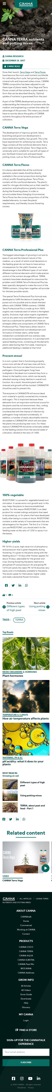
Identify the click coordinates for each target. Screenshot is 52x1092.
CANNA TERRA (26, 952)
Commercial (26, 926)
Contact (26, 934)
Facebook (13, 1079)
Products (26, 941)
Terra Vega (25, 72)
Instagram (22, 1079)
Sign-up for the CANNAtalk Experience (26, 1042)
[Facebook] (6, 585)
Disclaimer (21, 1088)
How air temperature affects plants (26, 718)
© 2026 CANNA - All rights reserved (26, 1085)
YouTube (30, 1079)
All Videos (26, 990)
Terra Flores (40, 72)
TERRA (19, 620)
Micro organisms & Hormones (20, 672)
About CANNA (26, 911)
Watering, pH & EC (12, 758)
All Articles (26, 986)
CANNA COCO (26, 947)
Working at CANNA (26, 930)
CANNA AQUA (26, 956)
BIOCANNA (26, 969)
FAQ (26, 1003)
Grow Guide (26, 995)
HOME (9, 899)
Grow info (26, 980)
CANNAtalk (26, 917)
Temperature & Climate (15, 715)
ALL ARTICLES (25, 899)
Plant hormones (13, 676)
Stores (26, 921)
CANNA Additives (26, 973)
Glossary (26, 1007)
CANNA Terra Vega (13, 881)
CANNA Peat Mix (26, 964)
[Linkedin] (20, 585)
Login (26, 1021)
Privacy (31, 1088)
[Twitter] (13, 585)
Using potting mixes (31, 796)
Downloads (26, 999)
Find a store (28, 1030)
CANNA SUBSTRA (26, 960)
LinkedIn (38, 1079)
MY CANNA (26, 1014)
